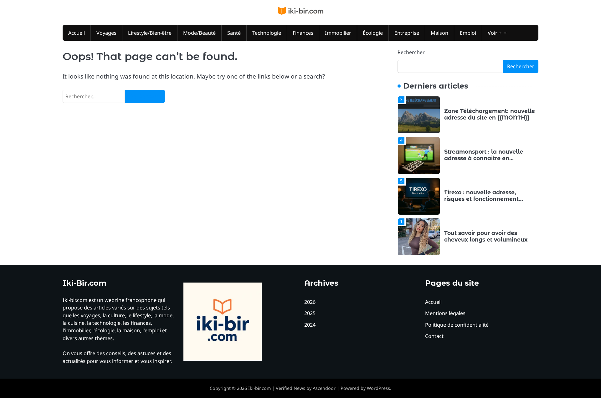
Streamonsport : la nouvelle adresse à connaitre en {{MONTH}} (483, 158)
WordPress (378, 388)
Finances (303, 32)
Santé (234, 32)
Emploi (468, 32)
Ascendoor (324, 388)
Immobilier (338, 32)
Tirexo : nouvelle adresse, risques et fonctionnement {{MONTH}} (481, 198)
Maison (439, 32)
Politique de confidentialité (457, 324)
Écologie (373, 32)
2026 (310, 301)
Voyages (106, 32)
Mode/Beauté (199, 32)
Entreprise (406, 32)
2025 (310, 313)
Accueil (76, 32)
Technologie (266, 32)
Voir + (494, 32)
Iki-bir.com (259, 388)
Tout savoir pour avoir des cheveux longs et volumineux (486, 236)
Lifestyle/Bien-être (150, 32)
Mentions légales (445, 313)
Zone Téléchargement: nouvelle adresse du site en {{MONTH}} (489, 114)
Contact (434, 336)
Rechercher (411, 52)
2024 (310, 324)
